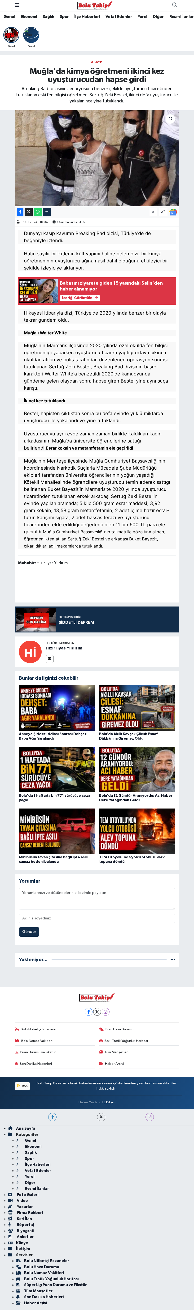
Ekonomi (29, 17)
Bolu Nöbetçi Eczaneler (39, 1029)
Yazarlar (24, 1207)
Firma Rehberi (29, 1213)
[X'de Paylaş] (29, 212)
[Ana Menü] (17, 5)
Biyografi (25, 1231)
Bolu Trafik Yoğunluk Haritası (126, 1041)
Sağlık (48, 17)
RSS (24, 1086)
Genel (9, 17)
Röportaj (25, 1225)
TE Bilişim (108, 1102)
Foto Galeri (27, 1195)
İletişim (23, 1249)
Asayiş (97, 62)
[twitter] (101, 1117)
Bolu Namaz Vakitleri (37, 1041)
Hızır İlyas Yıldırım (64, 648)
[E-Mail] (49, 659)
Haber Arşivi (114, 1064)
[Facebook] (89, 1012)
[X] (97, 1012)
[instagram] (150, 1117)
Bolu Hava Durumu (119, 1029)
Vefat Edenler (119, 17)
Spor (64, 17)
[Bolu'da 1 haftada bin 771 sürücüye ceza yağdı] (57, 769)
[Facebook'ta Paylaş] (20, 212)
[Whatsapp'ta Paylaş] (38, 212)
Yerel (142, 17)
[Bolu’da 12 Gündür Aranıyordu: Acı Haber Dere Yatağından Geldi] (137, 769)
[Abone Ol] (173, 212)
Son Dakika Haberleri (36, 1064)
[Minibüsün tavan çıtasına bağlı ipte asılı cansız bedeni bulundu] (57, 831)
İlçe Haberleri (87, 17)
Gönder (29, 932)
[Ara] (174, 5)
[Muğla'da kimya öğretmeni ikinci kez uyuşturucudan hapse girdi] (97, 158)
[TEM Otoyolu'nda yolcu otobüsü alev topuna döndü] (137, 831)
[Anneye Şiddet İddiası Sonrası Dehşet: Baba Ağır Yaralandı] (57, 708)
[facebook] (52, 1117)
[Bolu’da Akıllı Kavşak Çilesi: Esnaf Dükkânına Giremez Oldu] (137, 708)
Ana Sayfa (25, 1128)
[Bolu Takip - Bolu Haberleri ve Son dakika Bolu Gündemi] (95, 5)
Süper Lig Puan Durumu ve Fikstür (55, 1285)
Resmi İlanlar (181, 17)
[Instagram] (106, 1012)
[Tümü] (173, 960)
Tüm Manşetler (116, 1052)
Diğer (158, 17)
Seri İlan (24, 1219)
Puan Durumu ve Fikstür (38, 1052)
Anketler (25, 1237)
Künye (22, 1243)
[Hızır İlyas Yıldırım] (30, 652)
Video (22, 1201)
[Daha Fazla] (47, 212)
